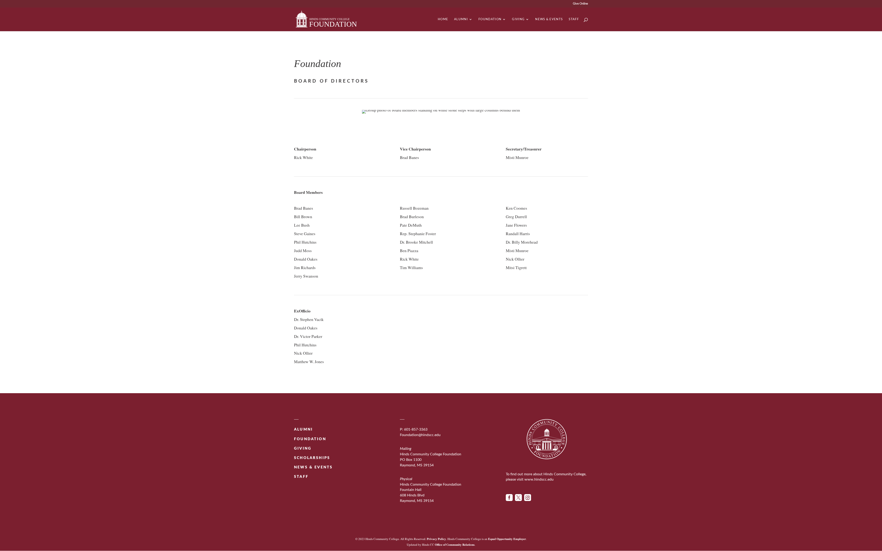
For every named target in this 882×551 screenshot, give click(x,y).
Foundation (489, 19)
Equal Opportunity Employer (507, 539)
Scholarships (312, 458)
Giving (518, 19)
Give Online (580, 3)
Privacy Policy (436, 539)
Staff (574, 19)
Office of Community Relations (455, 544)
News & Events (549, 19)
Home (443, 19)
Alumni (461, 19)
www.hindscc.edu (539, 479)
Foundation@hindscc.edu (420, 435)
